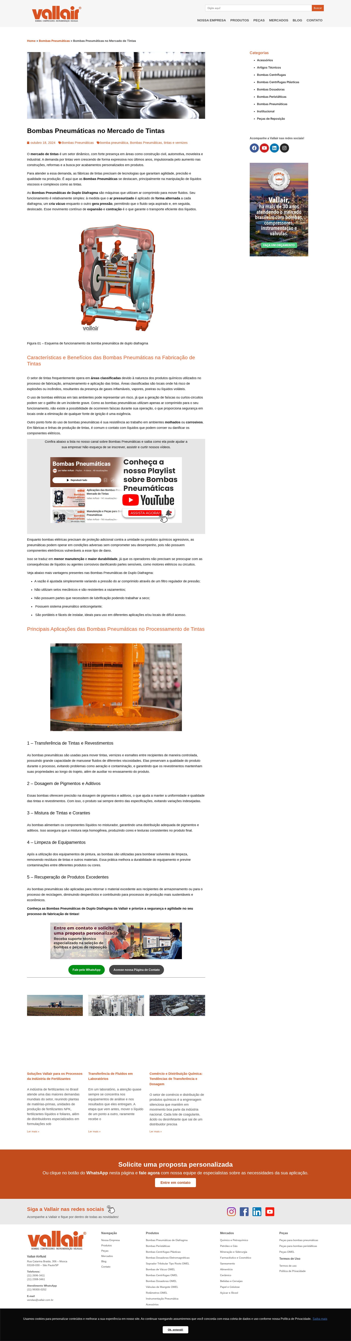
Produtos (239, 20)
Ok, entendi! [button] (175, 1329)
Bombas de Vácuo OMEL (160, 1269)
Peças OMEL (287, 1251)
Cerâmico (225, 1275)
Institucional (265, 111)
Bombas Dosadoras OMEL (161, 1281)
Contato (314, 20)
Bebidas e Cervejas (231, 1281)
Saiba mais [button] (320, 1318)
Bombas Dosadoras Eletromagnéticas (168, 1257)
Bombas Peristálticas (271, 96)
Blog (297, 20)
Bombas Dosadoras (271, 89)
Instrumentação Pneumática (162, 1298)
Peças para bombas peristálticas (298, 1246)
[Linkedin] (274, 148)
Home (31, 41)
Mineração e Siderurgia (233, 1251)
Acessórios (265, 60)
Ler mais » (33, 1131)
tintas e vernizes (176, 143)
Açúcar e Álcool (229, 1292)
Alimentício (226, 1269)
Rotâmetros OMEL (156, 1292)
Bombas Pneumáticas (54, 41)
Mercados (278, 20)
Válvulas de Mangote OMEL (162, 1286)
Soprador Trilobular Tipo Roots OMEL (167, 1263)
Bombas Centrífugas (271, 75)
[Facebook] (254, 148)
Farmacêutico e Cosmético (235, 1257)
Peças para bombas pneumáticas (298, 1240)
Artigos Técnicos (269, 67)
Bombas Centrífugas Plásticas (278, 82)
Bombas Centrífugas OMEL (162, 1275)
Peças (259, 20)
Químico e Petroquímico (234, 1240)
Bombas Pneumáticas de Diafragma (167, 1240)
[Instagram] (284, 148)
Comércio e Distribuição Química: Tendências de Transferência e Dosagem (176, 1079)
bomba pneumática (114, 143)
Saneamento (227, 1263)
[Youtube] (264, 148)
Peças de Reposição (271, 118)
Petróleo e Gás (228, 1246)
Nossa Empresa (211, 20)
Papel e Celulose (230, 1286)
